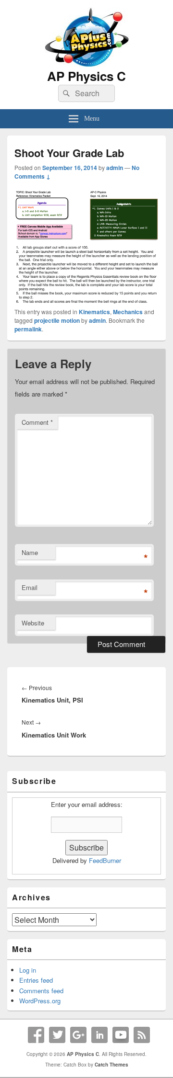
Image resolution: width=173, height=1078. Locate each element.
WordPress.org (40, 1000)
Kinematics (94, 311)
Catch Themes (111, 1064)
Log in (27, 970)
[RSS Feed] (142, 1035)
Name (30, 552)
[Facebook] (36, 1035)
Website (33, 622)
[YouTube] (120, 1035)
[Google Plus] (78, 1035)
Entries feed (36, 980)
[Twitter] (57, 1035)
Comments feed (41, 990)
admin (114, 167)
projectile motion (57, 320)
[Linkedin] (99, 1035)
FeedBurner (105, 860)
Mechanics (128, 311)
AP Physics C (86, 76)
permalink (28, 329)
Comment (37, 422)
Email (29, 587)
